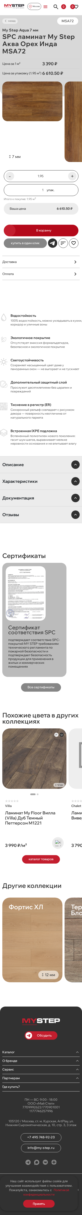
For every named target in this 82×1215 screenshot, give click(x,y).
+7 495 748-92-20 (41, 1137)
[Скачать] (11, 615)
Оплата (8, 274)
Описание (13, 464)
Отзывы (10, 514)
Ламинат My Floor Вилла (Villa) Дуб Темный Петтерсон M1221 (30, 818)
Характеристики (20, 481)
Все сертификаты (41, 687)
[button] (33, 794)
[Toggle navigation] (45, 6)
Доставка (9, 262)
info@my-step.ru (41, 1148)
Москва (36, 6)
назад (11, 20)
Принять (39, 1203)
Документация (18, 498)
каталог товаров (41, 859)
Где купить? (11, 1087)
